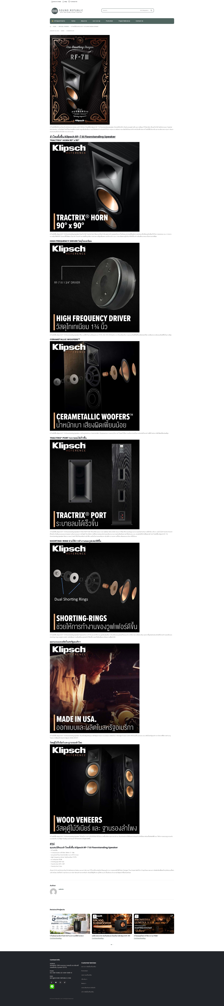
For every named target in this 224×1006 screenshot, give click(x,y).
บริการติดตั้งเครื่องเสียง (87, 992)
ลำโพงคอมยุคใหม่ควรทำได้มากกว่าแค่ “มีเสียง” (146, 936)
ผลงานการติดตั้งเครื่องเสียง (88, 967)
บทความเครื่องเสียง (86, 975)
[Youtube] (56, 982)
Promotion (109, 21)
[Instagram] (60, 982)
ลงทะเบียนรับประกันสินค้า (88, 988)
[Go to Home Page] (50, 26)
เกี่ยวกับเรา (84, 979)
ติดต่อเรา (83, 983)
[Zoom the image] (52, 985)
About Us (84, 21)
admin (62, 30)
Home (73, 21)
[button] (111, 944)
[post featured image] (70, 924)
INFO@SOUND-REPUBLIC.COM (60, 978)
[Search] (151, 10)
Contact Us (139, 21)
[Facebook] (51, 982)
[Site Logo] (67, 10)
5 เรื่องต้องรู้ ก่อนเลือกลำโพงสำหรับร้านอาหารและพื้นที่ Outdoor (67, 936)
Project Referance (124, 21)
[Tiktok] (64, 982)
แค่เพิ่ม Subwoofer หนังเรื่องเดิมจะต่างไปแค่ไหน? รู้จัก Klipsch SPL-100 (111, 936)
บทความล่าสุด (96, 21)
